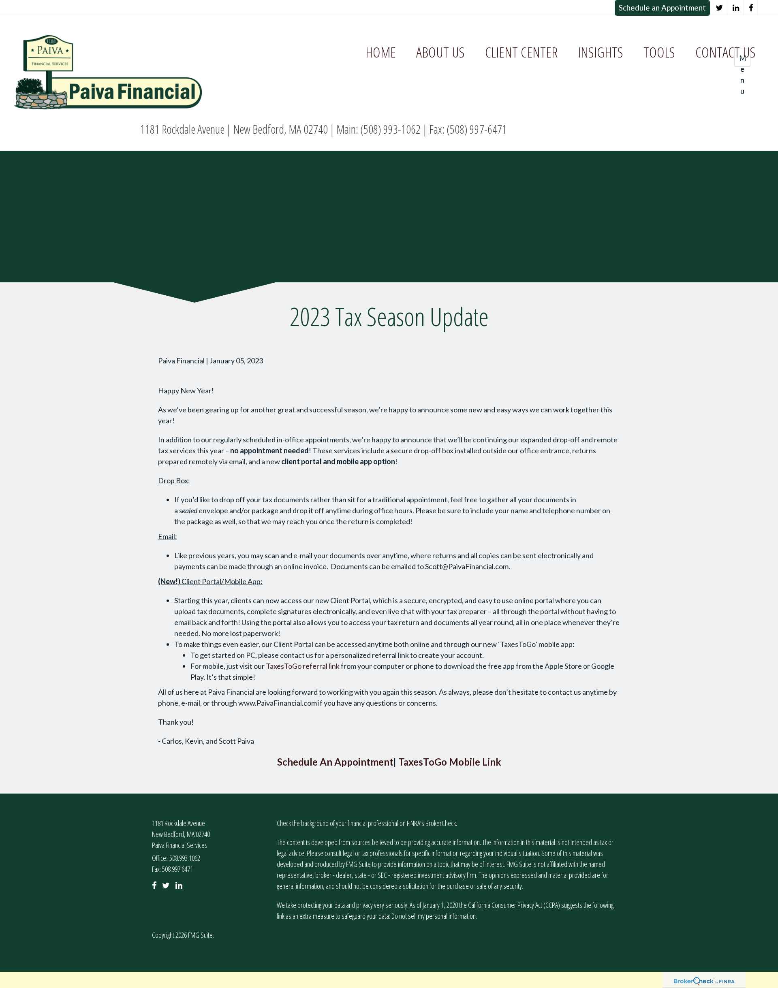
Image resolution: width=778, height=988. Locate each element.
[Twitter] (719, 8)
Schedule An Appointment (335, 762)
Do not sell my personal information (433, 916)
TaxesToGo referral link (303, 666)
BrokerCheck (440, 823)
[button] (440, 52)
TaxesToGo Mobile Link (449, 762)
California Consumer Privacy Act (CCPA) (514, 905)
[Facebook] (751, 8)
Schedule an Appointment (662, 7)
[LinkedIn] (736, 8)
